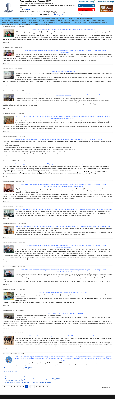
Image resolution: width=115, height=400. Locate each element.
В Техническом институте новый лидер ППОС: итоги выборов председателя (28, 382)
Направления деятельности (49, 18)
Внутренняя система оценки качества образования (16, 24)
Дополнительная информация (10, 20)
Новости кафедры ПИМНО (9, 136)
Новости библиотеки (8, 68)
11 (36, 387)
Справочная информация (29, 20)
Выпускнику (42, 20)
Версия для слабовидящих (9, 1)
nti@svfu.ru (28, 9)
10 (32, 387)
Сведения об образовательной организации (77, 20)
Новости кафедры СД (8, 47)
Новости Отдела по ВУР (8, 310)
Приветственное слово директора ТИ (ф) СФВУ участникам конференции (26, 368)
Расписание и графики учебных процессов (80, 18)
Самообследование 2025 (34, 22)
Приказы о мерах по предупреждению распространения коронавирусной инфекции (84, 22)
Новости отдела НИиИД (9, 353)
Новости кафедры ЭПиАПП (9, 223)
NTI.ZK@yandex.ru (60, 15)
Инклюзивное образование (54, 20)
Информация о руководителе (99, 20)
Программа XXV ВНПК (10, 371)
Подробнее (6, 42)
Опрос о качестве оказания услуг (42, 24)
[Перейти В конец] (47, 386)
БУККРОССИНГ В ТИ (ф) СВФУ (14, 381)
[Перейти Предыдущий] (8, 386)
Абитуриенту (34, 18)
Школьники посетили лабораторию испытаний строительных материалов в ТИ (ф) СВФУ (32, 379)
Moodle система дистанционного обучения (14, 22)
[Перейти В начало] (4, 386)
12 (40, 387)
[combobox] (86, 13)
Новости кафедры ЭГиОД (9, 26)
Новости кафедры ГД (8, 206)
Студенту (62, 18)
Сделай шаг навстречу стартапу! (15, 377)
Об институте (6, 18)
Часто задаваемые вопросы (51, 22)
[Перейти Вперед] (43, 386)
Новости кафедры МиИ (8, 181)
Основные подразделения (20, 18)
